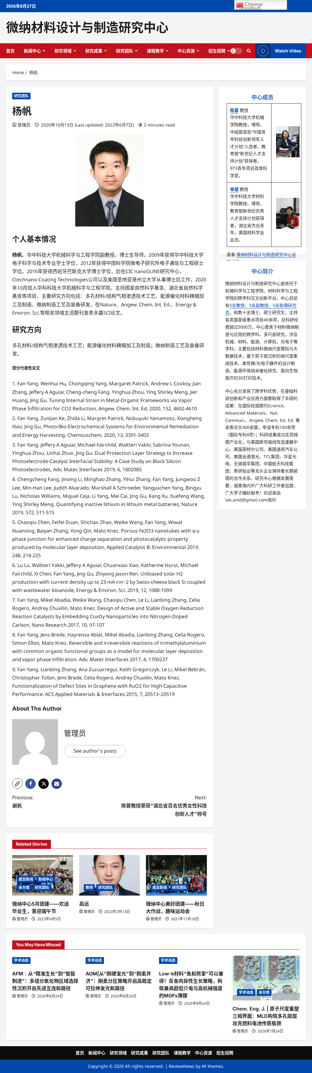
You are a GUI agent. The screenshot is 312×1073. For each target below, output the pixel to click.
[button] (17, 783)
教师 (89, 887)
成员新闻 (26, 879)
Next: (164, 805)
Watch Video (288, 50)
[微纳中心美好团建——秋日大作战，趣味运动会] (176, 875)
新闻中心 (32, 50)
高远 (84, 904)
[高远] (109, 875)
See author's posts (95, 750)
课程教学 (155, 50)
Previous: (23, 801)
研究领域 (63, 50)
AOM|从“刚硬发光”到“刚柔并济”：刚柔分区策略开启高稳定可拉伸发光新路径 (119, 981)
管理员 (24, 125)
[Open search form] (249, 50)
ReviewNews (181, 1066)
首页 (10, 50)
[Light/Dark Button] (236, 51)
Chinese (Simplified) (249, 6)
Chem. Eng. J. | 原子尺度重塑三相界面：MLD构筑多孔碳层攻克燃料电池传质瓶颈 (265, 1016)
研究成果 (93, 50)
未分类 (24, 887)
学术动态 (21, 960)
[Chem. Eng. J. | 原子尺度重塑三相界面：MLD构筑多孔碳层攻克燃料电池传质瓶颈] (266, 978)
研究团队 (124, 50)
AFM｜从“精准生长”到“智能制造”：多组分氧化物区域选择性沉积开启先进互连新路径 (45, 981)
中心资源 (186, 50)
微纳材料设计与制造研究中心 (87, 27)
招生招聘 (216, 50)
